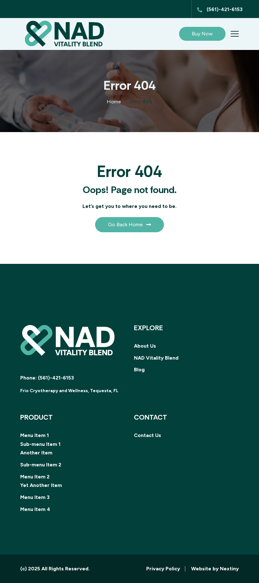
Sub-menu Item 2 (40, 465)
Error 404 (141, 101)
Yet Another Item (41, 485)
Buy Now (202, 34)
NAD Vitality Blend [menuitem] (156, 358)
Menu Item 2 (35, 477)
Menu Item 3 (35, 497)
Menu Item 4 (35, 509)
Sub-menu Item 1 (40, 444)
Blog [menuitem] (139, 370)
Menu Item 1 (34, 435)
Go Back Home (125, 225)
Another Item (36, 453)
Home (114, 101)
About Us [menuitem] (145, 346)
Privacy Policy (163, 569)
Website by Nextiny (215, 569)
